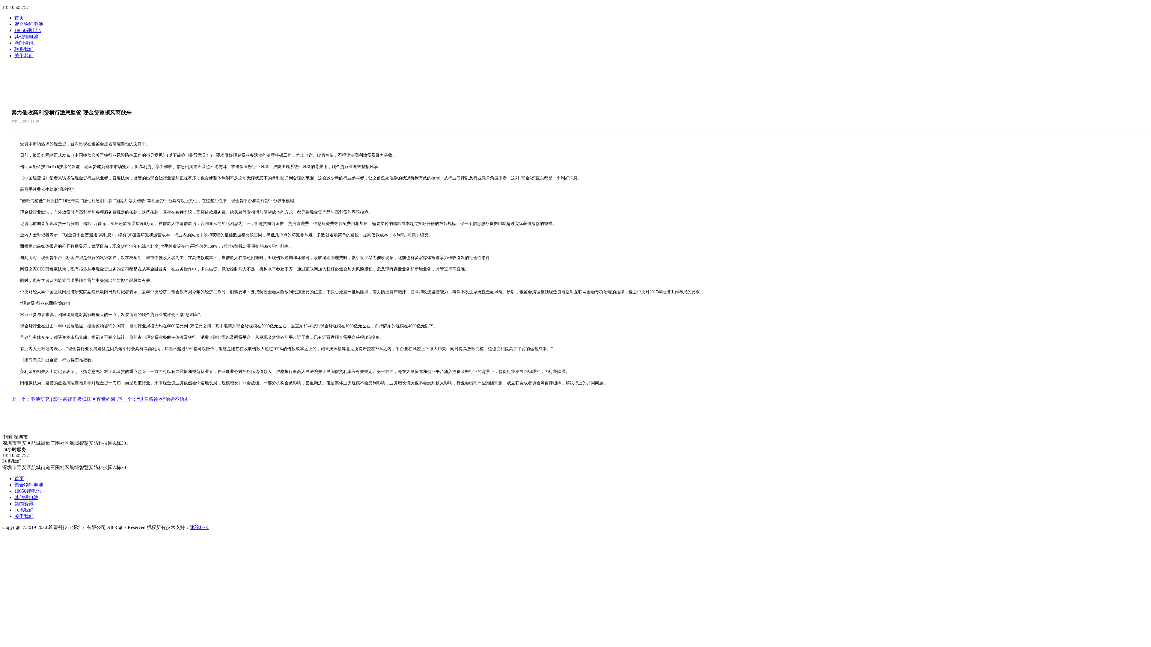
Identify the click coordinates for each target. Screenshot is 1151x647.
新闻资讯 (24, 43)
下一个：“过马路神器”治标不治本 (153, 399)
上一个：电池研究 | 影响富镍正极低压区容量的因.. (64, 399)
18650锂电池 (27, 30)
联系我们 (24, 49)
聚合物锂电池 (28, 24)
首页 (19, 17)
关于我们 (24, 55)
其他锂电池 (26, 36)
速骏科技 (199, 527)
